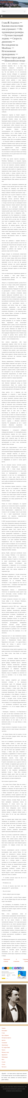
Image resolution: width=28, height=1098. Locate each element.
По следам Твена (6, 1047)
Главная (3, 1028)
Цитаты (3, 1040)
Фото (3, 1059)
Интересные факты (6, 1037)
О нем (3, 1033)
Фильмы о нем (5, 1052)
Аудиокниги (4, 1054)
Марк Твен (6, 2)
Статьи (3, 1064)
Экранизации (5, 1045)
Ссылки (3, 1062)
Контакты (4, 1066)
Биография (4, 1030)
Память (3, 1050)
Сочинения (4, 1042)
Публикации (5, 1057)
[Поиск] (24, 11)
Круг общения (5, 1035)
